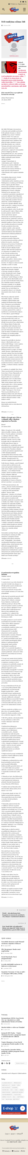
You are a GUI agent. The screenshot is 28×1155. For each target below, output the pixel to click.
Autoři (13, 1134)
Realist (9, 558)
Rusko (16, 1089)
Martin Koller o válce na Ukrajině (12, 1027)
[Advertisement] (14, 115)
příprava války (17, 1082)
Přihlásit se (13, 4)
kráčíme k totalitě (6, 1096)
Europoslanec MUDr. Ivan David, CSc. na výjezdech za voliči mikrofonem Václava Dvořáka (12, 1020)
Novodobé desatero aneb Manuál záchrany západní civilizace (12, 942)
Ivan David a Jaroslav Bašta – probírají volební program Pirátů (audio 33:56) (12, 1051)
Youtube (16, 1151)
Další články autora (14, 55)
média (18, 1085)
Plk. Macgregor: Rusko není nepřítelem (11, 950)
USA (3, 1099)
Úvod (6, 1134)
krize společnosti (6, 1087)
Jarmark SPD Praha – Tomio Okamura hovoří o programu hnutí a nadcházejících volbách (13, 1034)
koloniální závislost (7, 1082)
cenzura (13, 1085)
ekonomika (14, 1087)
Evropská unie (5, 1089)
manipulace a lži (6, 1085)
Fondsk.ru (10, 412)
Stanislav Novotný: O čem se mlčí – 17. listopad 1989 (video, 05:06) (13, 973)
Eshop (19, 1134)
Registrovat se (22, 4)
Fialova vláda (17, 1094)
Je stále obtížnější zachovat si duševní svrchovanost (11, 965)
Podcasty (7, 1151)
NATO (11, 1089)
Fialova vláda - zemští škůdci (12, 1099)
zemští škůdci (20, 1096)
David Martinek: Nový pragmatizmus (9, 958)
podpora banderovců (7, 1094)
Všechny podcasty (21, 1063)
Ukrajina (21, 1089)
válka (14, 1096)
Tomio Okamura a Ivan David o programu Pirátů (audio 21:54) (12, 1043)
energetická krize (6, 1092)
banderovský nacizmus (17, 1092)
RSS (23, 1151)
